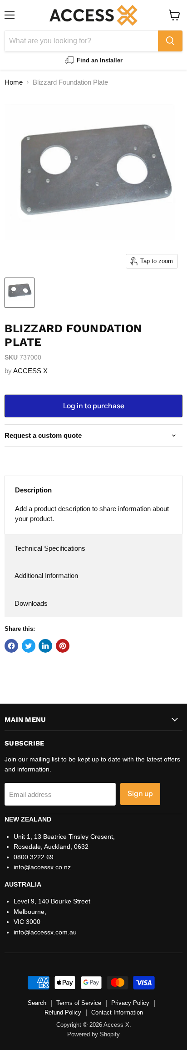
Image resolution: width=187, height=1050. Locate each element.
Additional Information (46, 575)
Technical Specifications (50, 548)
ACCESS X (30, 371)
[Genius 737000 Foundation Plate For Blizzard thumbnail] (19, 292)
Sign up (140, 793)
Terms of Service (78, 1002)
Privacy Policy (130, 1002)
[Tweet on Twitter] (28, 646)
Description (33, 490)
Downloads (31, 603)
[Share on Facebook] (11, 646)
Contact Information (117, 1012)
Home (14, 82)
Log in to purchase (93, 405)
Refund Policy (62, 1012)
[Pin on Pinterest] (62, 646)
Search (37, 1002)
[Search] (170, 40)
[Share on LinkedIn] (45, 646)
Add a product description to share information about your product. (92, 514)
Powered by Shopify (93, 1034)
